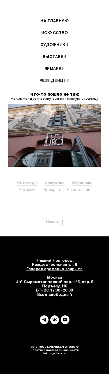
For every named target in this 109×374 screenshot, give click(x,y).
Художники (55, 44)
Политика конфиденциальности (54, 208)
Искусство (54, 32)
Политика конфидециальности (55, 350)
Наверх (53, 221)
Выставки (55, 56)
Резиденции (55, 80)
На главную (54, 20)
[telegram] (44, 319)
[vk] (54, 319)
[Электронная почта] (65, 319)
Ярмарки (54, 68)
